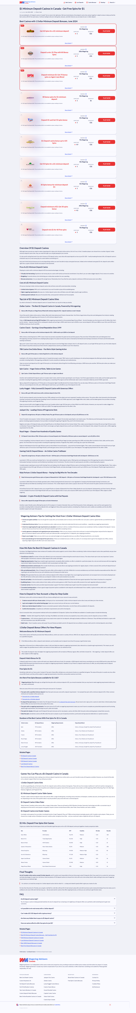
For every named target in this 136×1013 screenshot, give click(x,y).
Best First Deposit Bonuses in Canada (31, 945)
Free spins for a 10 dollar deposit (31, 699)
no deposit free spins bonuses (67, 702)
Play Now (106, 31)
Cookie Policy (57, 1004)
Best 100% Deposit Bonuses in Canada (31, 943)
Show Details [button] (68, 43)
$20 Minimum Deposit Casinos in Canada (32, 937)
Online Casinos (23, 951)
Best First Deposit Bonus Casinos (30, 766)
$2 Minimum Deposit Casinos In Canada (32, 932)
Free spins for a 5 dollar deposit (30, 696)
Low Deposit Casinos (26, 764)
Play (127, 1011)
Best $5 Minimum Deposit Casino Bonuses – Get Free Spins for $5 (39, 935)
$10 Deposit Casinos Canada (29, 758)
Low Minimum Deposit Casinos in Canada (32, 940)
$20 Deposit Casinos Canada (29, 761)
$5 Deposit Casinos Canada (28, 755)
